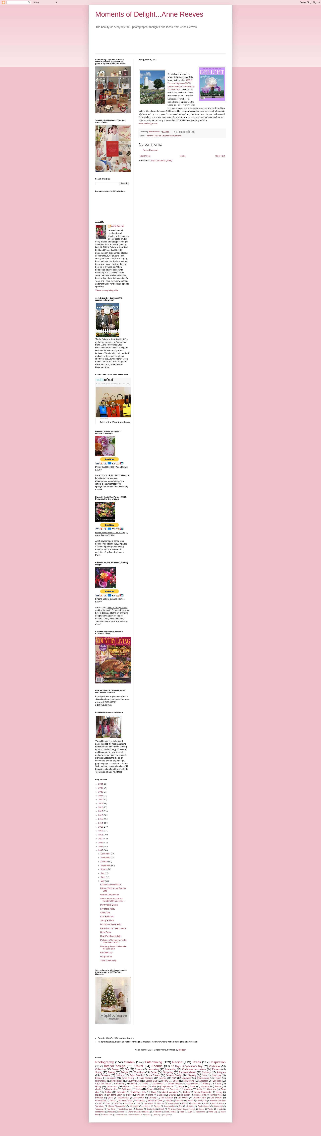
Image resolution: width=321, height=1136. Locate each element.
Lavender (121, 1092)
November (106, 857)
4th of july (211, 1089)
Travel (138, 1066)
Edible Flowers (175, 1084)
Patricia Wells (216, 1095)
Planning (120, 1084)
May (103, 881)
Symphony (128, 1103)
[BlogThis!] (183, 131)
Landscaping (169, 1106)
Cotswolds (157, 1112)
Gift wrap (173, 1095)
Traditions (139, 1072)
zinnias (121, 1112)
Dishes (186, 1092)
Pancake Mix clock (135, 1115)
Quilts (110, 1098)
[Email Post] (175, 132)
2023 (100, 788)
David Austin (128, 1078)
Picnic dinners (203, 1106)
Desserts (105, 1075)
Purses (129, 1095)
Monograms (100, 1100)
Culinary (206, 1072)
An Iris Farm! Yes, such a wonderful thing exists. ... (112, 899)
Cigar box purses (103, 1084)
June (103, 877)
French (218, 1078)
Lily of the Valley (107, 909)
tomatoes (146, 1106)
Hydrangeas (100, 1081)
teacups (111, 1112)
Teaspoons (200, 1112)
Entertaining (153, 1062)
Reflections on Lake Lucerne (113, 928)
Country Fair (201, 1101)
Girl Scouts (183, 1098)
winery (184, 1103)
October (104, 861)
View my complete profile (106, 290)
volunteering (173, 1103)
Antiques (221, 1072)
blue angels (148, 1103)
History (219, 1092)
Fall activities (167, 1098)
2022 (100, 792)
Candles (161, 1095)
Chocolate (216, 1075)
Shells (176, 1081)
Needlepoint (195, 1103)
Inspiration (218, 1062)
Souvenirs (174, 1089)
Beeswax (179, 1101)
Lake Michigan (146, 1078)
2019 (100, 803)
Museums (205, 1086)
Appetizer (203, 1081)
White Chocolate (155, 1100)
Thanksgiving (203, 1078)
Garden (129, 1062)
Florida (98, 1078)
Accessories (192, 1084)
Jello (100, 1103)
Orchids (149, 1089)
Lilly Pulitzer (216, 1098)
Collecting (100, 1069)
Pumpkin (99, 1098)
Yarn (138, 1103)
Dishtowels (158, 1084)
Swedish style (217, 1103)
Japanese (186, 1078)
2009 (100, 842)
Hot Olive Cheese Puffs (110, 924)
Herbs (139, 1089)
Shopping (168, 1072)
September (106, 865)
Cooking (152, 1098)
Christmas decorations (194, 1069)
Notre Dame (105, 932)
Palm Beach (136, 1075)
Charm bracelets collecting (139, 1112)
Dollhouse (126, 1089)
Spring (98, 1072)
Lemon (181, 1086)
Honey (98, 1086)
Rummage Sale (138, 1092)
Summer (133, 1084)
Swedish (140, 1095)
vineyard (166, 1115)
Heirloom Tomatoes (218, 1101)
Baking (111, 1072)
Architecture (138, 1098)
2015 (100, 819)
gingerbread (117, 1081)
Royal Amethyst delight (110, 936)
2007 (100, 850)
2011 (100, 835)
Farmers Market (187, 1072)
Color (204, 1075)
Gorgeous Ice (106, 956)
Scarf (205, 1103)
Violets (210, 1109)
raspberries (100, 1112)
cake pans (134, 1106)
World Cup (212, 1112)
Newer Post (145, 156)
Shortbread (218, 1106)
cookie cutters (140, 1086)
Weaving (157, 1115)
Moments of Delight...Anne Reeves (149, 14)
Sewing (192, 1075)
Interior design (114, 1066)
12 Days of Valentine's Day (186, 1066)
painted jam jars (125, 1109)
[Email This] (180, 131)
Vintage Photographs (116, 1106)
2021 (100, 796)
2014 (100, 823)
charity (98, 1089)
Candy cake (120, 1115)
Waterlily (140, 1100)
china (150, 1095)
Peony (165, 1081)
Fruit (154, 1086)
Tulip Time (110, 1109)
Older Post (220, 156)
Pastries (162, 1078)
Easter (153, 1072)
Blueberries (111, 1089)
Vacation (188, 1089)
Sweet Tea (105, 913)
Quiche (148, 1115)
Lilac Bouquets (107, 916)
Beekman (139, 1109)
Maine (192, 1086)
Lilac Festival (170, 1112)
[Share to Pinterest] (193, 131)
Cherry (218, 1084)
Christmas (214, 1066)
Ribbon (161, 1089)
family (199, 1089)
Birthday (206, 1084)
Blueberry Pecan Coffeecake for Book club (113, 947)
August (104, 869)
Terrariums (99, 1106)
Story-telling (188, 1081)
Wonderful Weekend (109, 895)
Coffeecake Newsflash (110, 884)
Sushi (190, 1112)
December (106, 854)
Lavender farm (199, 1098)
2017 (100, 811)
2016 (100, 815)
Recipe (177, 1062)
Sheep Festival (107, 920)
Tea (127, 1069)
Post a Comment (150, 150)
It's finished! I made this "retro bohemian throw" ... (113, 941)
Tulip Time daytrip (108, 960)
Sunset (218, 1086)
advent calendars (170, 1092)
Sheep (201, 1109)
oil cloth (220, 1109)
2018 (100, 807)
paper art (160, 1103)
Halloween (185, 1095)
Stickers (117, 1103)
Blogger (182, 1050)
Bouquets (217, 1081)
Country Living (134, 1081)
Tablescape (112, 1086)
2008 (100, 846)
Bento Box (151, 1109)
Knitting (108, 1092)
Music (112, 1100)
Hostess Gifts (200, 1095)
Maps (182, 1112)
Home (183, 156)
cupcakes (111, 1078)
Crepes (157, 1106)
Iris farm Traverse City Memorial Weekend (163, 136)
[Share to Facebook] (190, 131)
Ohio (180, 1106)
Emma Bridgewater (203, 1092)
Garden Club (151, 1081)
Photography (104, 1062)
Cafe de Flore (107, 1115)
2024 (100, 784)
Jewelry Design (174, 1075)
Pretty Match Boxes (109, 905)
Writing (125, 1086)
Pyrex (107, 1103)
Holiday (120, 1075)
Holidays (99, 1095)
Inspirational (167, 1086)
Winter (169, 1100)
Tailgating (99, 1109)
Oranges (190, 1106)
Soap (153, 1092)
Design (115, 1069)
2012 (100, 831)
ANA (174, 1078)
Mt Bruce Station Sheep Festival (181, 1109)
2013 (100, 827)
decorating (153, 1069)
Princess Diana (125, 1100)
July (103, 873)
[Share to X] (187, 131)
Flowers (216, 1069)
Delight (124, 1072)
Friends (157, 1066)
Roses (138, 1069)
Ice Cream (154, 1075)
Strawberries (123, 1098)
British (161, 1109)
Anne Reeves (117, 226)
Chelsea (189, 1101)
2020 (100, 799)
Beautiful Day (106, 952)
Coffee (145, 1084)
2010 (100, 838)
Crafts (196, 1062)
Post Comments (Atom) (161, 160)
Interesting (170, 1069)
